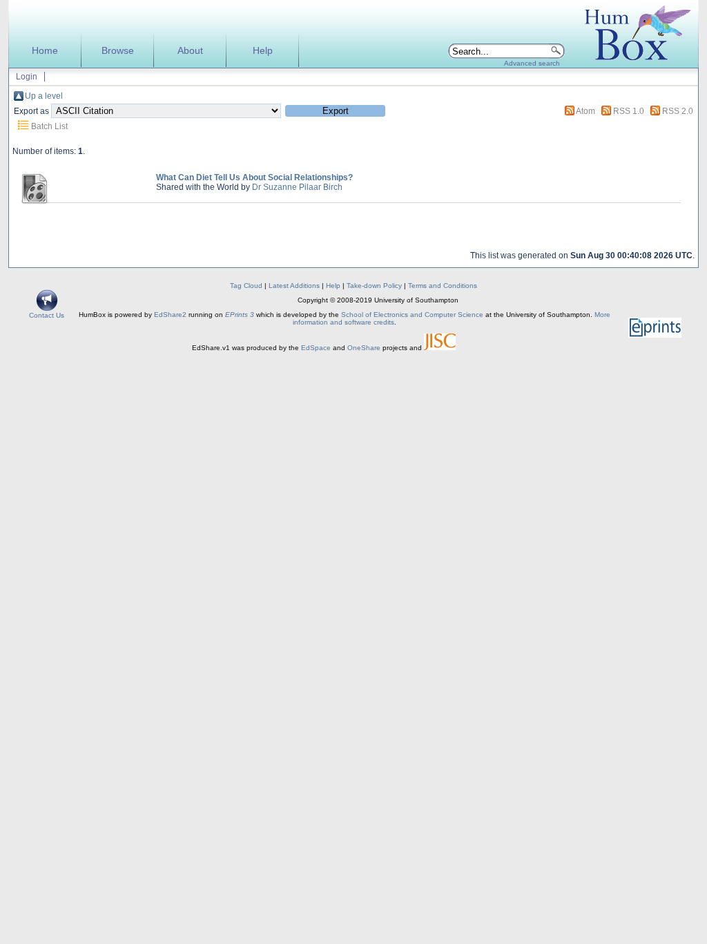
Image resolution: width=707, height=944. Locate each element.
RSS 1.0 (628, 111)
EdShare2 (170, 314)
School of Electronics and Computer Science (412, 314)
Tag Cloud (246, 285)
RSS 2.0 (677, 111)
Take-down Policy (374, 285)
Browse (117, 51)
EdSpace (316, 347)
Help (263, 51)
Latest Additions (294, 285)
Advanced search (532, 63)
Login (26, 76)
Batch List (49, 126)
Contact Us (46, 315)
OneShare (363, 347)
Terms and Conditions (442, 285)
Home (45, 51)
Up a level (44, 96)
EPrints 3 (239, 314)
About (190, 51)
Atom (585, 111)
